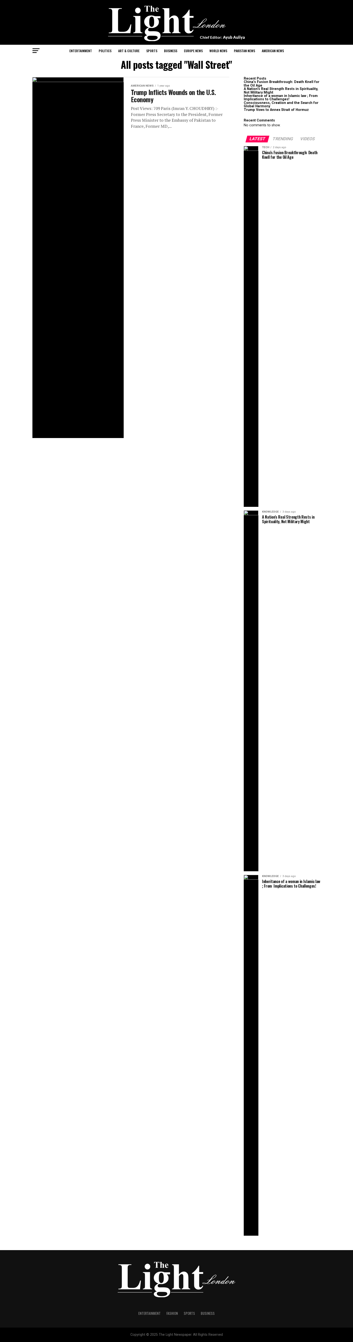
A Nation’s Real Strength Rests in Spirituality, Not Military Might (281, 90)
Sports (151, 50)
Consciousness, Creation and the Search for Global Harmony (281, 104)
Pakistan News (244, 50)
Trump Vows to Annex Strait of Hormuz (276, 110)
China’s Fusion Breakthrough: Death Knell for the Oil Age (281, 83)
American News (273, 50)
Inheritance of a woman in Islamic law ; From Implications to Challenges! (281, 97)
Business (170, 50)
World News (218, 50)
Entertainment (80, 50)
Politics (105, 50)
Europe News (193, 50)
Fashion (172, 1313)
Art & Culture (129, 50)
